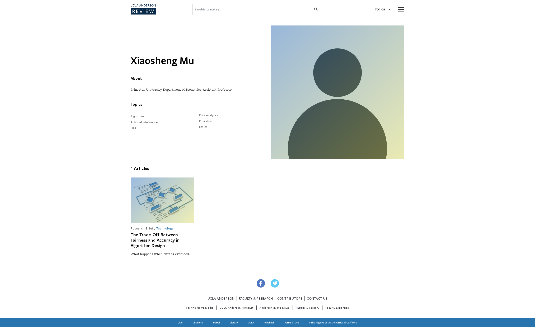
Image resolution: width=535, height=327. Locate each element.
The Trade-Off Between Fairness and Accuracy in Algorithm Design (155, 239)
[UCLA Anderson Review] (153, 9)
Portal (216, 322)
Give (180, 322)
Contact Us (317, 298)
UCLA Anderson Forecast (236, 307)
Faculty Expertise (337, 307)
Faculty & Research (256, 298)
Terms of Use (292, 322)
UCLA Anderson (221, 298)
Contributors (289, 298)
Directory (197, 322)
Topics (380, 9)
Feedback (269, 322)
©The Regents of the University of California (333, 322)
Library (234, 322)
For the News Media (199, 307)
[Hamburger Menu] (401, 9)
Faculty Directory (307, 307)
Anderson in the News (275, 307)
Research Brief (142, 228)
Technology (165, 228)
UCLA (251, 322)
